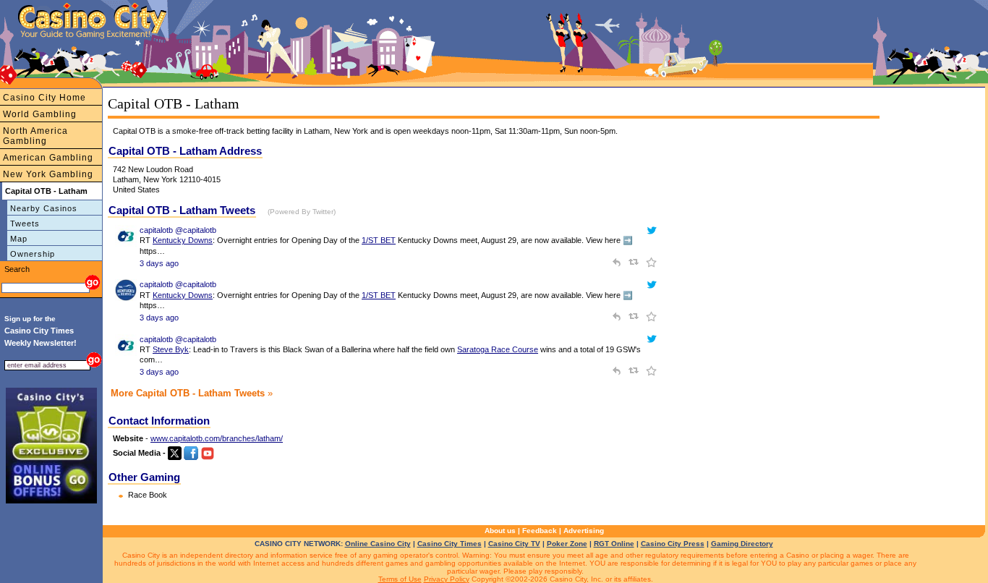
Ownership (32, 254)
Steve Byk (171, 349)
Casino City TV (514, 544)
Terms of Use (400, 579)
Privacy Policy (446, 579)
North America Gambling (35, 136)
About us (500, 531)
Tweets (25, 223)
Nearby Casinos (43, 208)
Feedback (539, 531)
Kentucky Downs (183, 240)
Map (18, 238)
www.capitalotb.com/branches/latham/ (216, 438)
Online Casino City (378, 544)
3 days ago (159, 263)
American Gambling (48, 158)
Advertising (583, 531)
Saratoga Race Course (497, 349)
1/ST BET (379, 240)
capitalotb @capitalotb (178, 230)
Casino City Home (44, 98)
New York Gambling (48, 174)
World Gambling (40, 114)
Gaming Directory (742, 544)
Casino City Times (449, 544)
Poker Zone (567, 544)
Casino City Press (672, 544)
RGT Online (614, 544)
